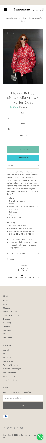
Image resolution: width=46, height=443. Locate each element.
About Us (7, 358)
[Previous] (7, 33)
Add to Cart (23, 149)
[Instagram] (7, 428)
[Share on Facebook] (19, 270)
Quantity (23, 135)
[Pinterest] (11, 428)
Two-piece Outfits (11, 315)
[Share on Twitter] (23, 270)
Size (23, 124)
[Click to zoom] (39, 33)
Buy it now (23, 158)
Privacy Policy (9, 376)
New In (6, 304)
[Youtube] (22, 428)
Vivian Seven (24, 435)
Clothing (6, 308)
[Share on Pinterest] (27, 270)
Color (23, 113)
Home (6, 18)
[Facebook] (4, 428)
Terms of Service (10, 365)
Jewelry (6, 326)
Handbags (7, 323)
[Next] (13, 33)
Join (23, 405)
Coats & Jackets (10, 312)
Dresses (6, 319)
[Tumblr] (17, 428)
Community (8, 337)
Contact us (22, 265)
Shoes (5, 334)
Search (6, 350)
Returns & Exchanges (12, 369)
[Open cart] (41, 10)
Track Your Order (10, 380)
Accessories (8, 330)
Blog (5, 354)
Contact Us (8, 361)
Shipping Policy (9, 372)
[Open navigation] (5, 10)
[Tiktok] (14, 428)
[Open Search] (33, 10)
